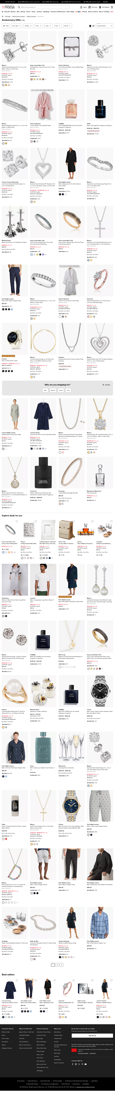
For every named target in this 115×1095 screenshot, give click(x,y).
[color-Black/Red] (6, 309)
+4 (45, 448)
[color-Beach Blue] (12, 309)
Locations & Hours (41, 1035)
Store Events (40, 1057)
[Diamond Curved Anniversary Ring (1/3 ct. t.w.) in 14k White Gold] (100, 164)
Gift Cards (21, 1038)
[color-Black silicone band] (12, 371)
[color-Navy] (63, 194)
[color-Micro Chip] (37, 449)
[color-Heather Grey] (3, 449)
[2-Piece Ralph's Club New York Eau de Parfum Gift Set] (86, 989)
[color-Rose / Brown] (88, 669)
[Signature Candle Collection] (43, 691)
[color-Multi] (34, 959)
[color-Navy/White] (3, 776)
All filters (107, 384)
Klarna (3, 1035)
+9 (45, 254)
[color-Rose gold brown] (43, 79)
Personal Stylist (40, 1051)
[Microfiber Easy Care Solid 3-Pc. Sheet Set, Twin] (48, 530)
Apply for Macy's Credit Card (26, 1032)
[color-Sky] (43, 449)
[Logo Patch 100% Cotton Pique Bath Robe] (43, 414)
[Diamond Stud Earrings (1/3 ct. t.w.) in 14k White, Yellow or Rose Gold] (15, 47)
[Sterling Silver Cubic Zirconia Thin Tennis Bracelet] (43, 47)
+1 (45, 79)
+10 (15, 552)
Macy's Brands (40, 1045)
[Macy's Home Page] (8, 7)
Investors (56, 1041)
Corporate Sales (58, 1035)
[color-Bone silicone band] (3, 371)
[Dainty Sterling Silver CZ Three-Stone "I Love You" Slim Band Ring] (67, 989)
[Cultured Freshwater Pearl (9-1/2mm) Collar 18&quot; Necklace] (43, 923)
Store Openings (41, 1061)
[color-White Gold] (3, 85)
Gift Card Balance (23, 1041)
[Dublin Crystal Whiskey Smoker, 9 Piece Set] (104, 530)
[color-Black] (40, 254)
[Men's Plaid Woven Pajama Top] (100, 923)
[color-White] (37, 141)
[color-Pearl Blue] (63, 957)
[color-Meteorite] (40, 449)
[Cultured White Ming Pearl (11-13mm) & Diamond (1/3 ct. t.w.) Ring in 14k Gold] (15, 691)
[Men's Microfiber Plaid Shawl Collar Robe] (72, 580)
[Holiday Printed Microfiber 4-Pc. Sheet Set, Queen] (29, 530)
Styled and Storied (59, 1062)
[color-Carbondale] (28, 558)
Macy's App (40, 1038)
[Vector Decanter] (100, 473)
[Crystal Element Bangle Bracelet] (72, 473)
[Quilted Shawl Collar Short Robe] (15, 414)
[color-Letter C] (15, 902)
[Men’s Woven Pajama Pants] (72, 864)
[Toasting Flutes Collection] (72, 747)
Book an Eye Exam (41, 1064)
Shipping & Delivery (7, 1048)
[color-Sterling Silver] (88, 260)
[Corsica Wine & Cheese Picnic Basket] (67, 530)
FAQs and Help (6, 1032)
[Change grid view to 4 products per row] (90, 26)
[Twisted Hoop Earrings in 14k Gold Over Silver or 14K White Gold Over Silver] (43, 339)
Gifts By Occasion (31, 16)
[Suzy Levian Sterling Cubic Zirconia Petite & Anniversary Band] (72, 222)
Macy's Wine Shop (41, 1048)
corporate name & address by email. (85, 1087)
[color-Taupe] (66, 317)
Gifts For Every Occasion (18, 16)
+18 (74, 667)
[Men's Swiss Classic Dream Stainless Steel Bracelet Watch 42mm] (100, 691)
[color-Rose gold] (97, 669)
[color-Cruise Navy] (91, 835)
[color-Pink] (63, 452)
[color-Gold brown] (40, 79)
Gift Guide (7, 16)
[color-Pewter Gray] (44, 558)
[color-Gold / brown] (100, 669)
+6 (33, 558)
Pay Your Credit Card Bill (25, 1048)
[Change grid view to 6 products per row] (93, 26)
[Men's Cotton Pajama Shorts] (43, 864)
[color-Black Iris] (32, 449)
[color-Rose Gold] (9, 85)
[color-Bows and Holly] (25, 558)
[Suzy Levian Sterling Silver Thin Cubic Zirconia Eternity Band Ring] (43, 222)
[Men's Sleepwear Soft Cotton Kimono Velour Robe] (72, 164)
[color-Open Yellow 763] (66, 667)
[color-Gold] (34, 79)
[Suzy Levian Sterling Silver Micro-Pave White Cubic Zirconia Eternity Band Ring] (100, 636)
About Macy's (57, 1032)
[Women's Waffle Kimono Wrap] (72, 923)
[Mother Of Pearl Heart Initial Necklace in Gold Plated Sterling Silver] (72, 636)
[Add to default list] (17, 521)
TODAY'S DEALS (10, 2)
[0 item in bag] (112, 7)
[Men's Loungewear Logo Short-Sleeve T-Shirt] (43, 580)
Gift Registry (40, 1070)
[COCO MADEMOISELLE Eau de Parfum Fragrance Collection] (72, 105)
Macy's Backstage (41, 1041)
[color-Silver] (37, 79)
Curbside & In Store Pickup (43, 1032)
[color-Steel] (63, 317)
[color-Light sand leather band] (9, 371)
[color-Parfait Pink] (71, 957)
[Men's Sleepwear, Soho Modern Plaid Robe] (100, 864)
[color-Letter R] (12, 902)
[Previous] (4, 47)
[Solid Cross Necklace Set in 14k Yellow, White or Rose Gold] (43, 806)
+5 (14, 1017)
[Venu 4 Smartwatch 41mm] (15, 339)
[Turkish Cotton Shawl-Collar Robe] (72, 280)
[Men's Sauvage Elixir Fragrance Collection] (100, 105)
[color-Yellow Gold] (6, 85)
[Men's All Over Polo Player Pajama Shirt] (15, 747)
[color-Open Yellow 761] (71, 667)
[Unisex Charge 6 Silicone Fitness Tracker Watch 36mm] (15, 806)
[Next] (26, 47)
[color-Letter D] (3, 902)
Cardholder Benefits (24, 1035)
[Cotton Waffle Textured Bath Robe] (43, 105)
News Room (57, 1053)
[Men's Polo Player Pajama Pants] (15, 280)
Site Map (56, 1056)
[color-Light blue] (32, 254)
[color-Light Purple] (47, 558)
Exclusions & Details (83, 1053)
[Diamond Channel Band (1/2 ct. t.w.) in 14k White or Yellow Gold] (43, 280)
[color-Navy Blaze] (60, 957)
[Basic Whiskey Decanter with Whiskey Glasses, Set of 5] (86, 530)
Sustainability (57, 1059)
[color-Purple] (43, 254)
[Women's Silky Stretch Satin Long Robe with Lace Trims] (15, 580)
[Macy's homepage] (3, 16)
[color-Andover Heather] (88, 835)
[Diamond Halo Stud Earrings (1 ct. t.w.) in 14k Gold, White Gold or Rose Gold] (100, 747)
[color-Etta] (31, 558)
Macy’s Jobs (57, 1050)
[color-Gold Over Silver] (32, 377)
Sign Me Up (92, 1035)
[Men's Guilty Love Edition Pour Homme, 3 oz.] (43, 747)
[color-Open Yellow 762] (69, 667)
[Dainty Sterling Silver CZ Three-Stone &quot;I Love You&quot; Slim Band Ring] (100, 280)
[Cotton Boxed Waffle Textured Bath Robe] (72, 47)
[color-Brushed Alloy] (34, 141)
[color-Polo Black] (60, 194)
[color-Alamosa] (22, 558)
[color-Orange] (9, 552)
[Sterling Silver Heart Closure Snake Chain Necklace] (72, 339)
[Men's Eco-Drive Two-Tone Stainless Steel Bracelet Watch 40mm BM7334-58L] (72, 806)
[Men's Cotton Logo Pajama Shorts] (100, 806)
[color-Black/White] (9, 309)
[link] (15, 75)
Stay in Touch (40, 1054)
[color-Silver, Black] (3, 616)
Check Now (93, 1053)
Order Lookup (5, 1038)
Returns (4, 1045)
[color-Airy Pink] (32, 141)
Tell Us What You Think (42, 1067)
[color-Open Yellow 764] (63, 667)
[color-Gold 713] (60, 667)
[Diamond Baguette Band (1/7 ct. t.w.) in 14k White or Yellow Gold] (15, 105)
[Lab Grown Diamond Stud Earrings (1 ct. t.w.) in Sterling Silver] (15, 164)
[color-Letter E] (9, 902)
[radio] (3, 85)
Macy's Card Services (24, 1045)
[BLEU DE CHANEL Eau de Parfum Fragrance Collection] (43, 636)
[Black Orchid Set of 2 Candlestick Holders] (15, 222)
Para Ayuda (5, 1041)
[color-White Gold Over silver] (34, 377)
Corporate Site (57, 1038)
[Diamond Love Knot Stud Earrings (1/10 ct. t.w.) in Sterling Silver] (100, 47)
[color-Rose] (32, 79)
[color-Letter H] (6, 902)
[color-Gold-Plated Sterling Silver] (91, 260)
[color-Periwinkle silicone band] (6, 371)
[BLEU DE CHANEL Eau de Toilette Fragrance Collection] (72, 691)
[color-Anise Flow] (66, 957)
